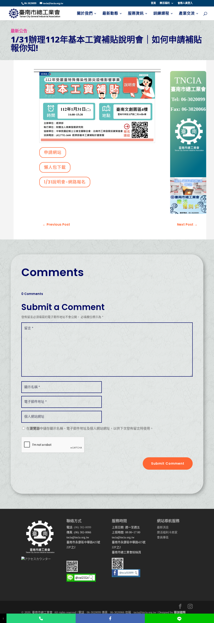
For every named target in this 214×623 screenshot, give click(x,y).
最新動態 (110, 14)
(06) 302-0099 (82, 527)
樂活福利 (165, 3)
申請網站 (52, 152)
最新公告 (19, 31)
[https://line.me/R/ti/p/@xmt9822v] (179, 618)
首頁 (153, 3)
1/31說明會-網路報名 (65, 182)
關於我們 (85, 14)
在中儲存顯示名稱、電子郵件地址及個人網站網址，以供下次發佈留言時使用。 (89, 428)
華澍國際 (180, 612)
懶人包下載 (55, 167)
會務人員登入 (185, 3)
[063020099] (41, 618)
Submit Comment (167, 463)
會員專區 (163, 537)
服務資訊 (136, 14)
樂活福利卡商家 (167, 532)
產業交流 (187, 14)
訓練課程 (161, 14)
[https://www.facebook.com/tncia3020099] (110, 618)
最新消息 (163, 527)
